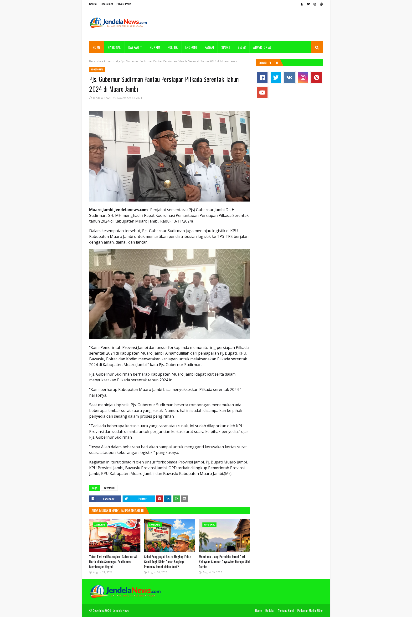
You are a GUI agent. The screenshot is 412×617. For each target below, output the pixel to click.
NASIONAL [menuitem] (114, 47)
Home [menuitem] (96, 47)
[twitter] (308, 4)
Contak (93, 4)
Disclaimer (107, 4)
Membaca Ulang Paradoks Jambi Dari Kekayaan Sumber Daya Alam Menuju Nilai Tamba (224, 561)
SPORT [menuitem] (225, 47)
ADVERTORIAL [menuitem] (262, 47)
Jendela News (101, 98)
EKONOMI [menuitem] (191, 47)
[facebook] (301, 4)
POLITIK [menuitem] (173, 47)
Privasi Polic (124, 4)
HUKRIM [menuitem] (155, 47)
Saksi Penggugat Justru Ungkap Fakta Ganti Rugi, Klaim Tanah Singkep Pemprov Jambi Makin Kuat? (167, 561)
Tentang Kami (286, 610)
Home (258, 610)
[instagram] (314, 4)
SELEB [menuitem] (242, 47)
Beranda (95, 61)
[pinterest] (321, 4)
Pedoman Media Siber (310, 610)
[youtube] (262, 92)
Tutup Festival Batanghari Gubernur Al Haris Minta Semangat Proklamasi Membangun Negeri (113, 561)
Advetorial (111, 61)
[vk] (289, 77)
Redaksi (269, 610)
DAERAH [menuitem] (133, 47)
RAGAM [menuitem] (209, 47)
